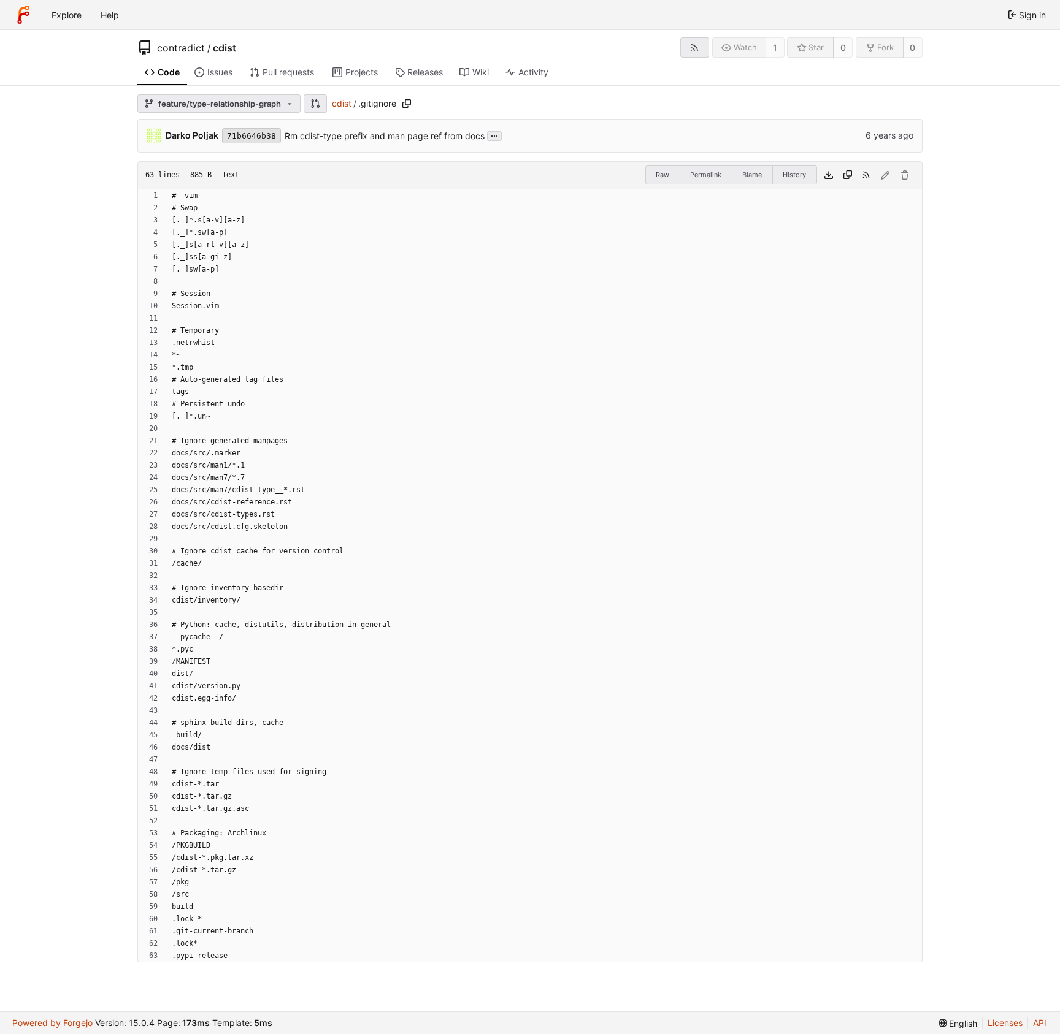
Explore (67, 15)
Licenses (1005, 1022)
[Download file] (829, 175)
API (1040, 1022)
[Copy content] (848, 175)
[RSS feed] (694, 47)
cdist (224, 48)
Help (110, 15)
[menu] (958, 1023)
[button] (315, 103)
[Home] (23, 15)
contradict (181, 48)
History (794, 174)
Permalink (705, 174)
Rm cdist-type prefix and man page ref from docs (385, 136)
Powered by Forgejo (52, 1022)
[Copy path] (406, 103)
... (494, 135)
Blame (752, 174)
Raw (662, 174)
